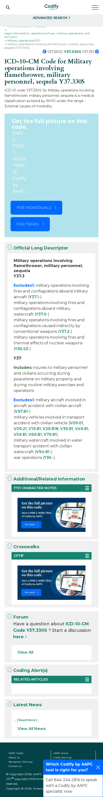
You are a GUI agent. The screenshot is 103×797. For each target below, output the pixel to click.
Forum (20, 617)
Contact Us (15, 766)
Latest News (27, 704)
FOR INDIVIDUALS (34, 207)
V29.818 (50, 428)
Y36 (48, 457)
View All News (31, 728)
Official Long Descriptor (40, 248)
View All (25, 652)
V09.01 (76, 423)
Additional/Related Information (49, 479)
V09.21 (20, 428)
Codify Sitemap (62, 757)
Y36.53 (21, 349)
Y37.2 (64, 331)
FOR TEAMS (28, 224)
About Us (14, 757)
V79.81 (50, 434)
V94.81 (43, 452)
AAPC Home (60, 753)
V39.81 (66, 428)
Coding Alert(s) (30, 670)
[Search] (8, 7)
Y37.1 (34, 297)
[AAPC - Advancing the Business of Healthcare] (51, 7)
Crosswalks (26, 546)
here (18, 636)
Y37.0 (41, 314)
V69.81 (35, 434)
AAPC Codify (16, 753)
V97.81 (21, 411)
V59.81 (20, 434)
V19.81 (35, 428)
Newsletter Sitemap (21, 761)
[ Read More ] (27, 720)
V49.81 (81, 428)
